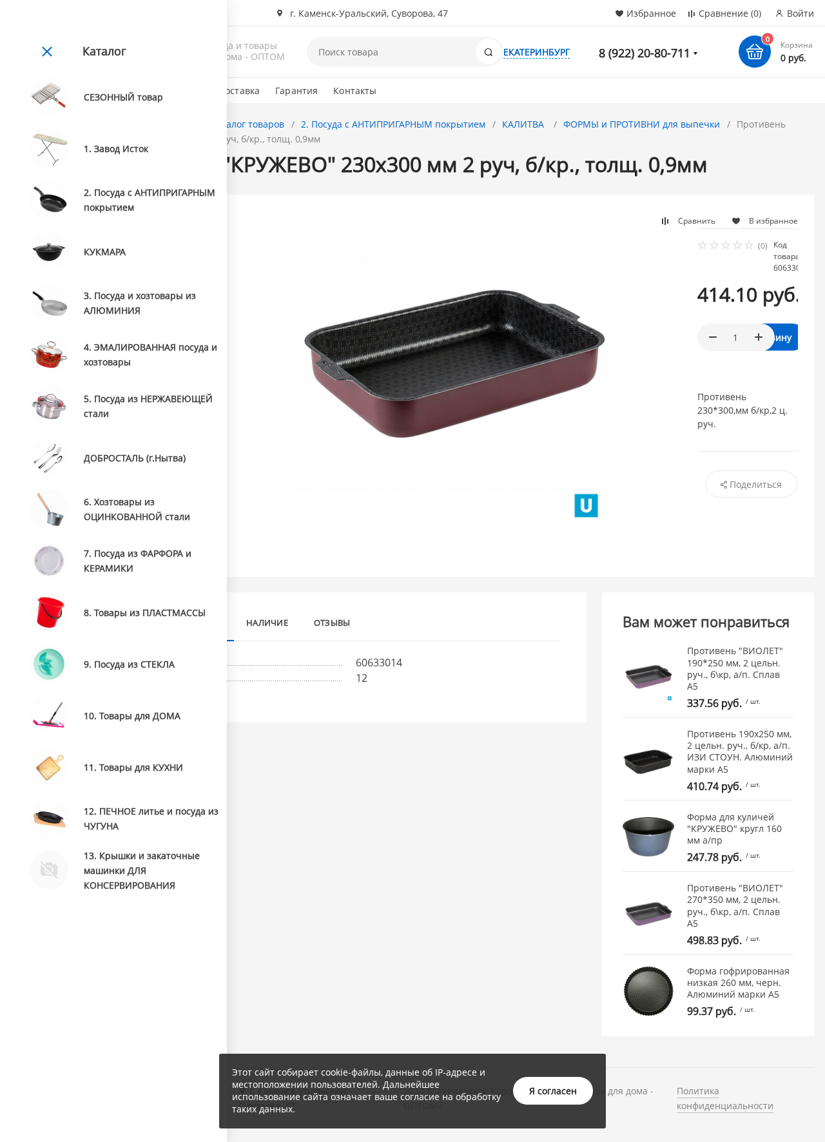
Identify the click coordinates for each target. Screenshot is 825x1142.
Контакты (354, 90)
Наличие (267, 622)
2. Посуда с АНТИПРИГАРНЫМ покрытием (393, 124)
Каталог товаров (247, 124)
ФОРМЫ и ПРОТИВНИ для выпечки (641, 124)
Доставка (239, 90)
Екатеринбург (536, 52)
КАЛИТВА (524, 124)
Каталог (104, 51)
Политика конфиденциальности (725, 1098)
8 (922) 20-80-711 (644, 53)
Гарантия (296, 90)
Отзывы (332, 622)
